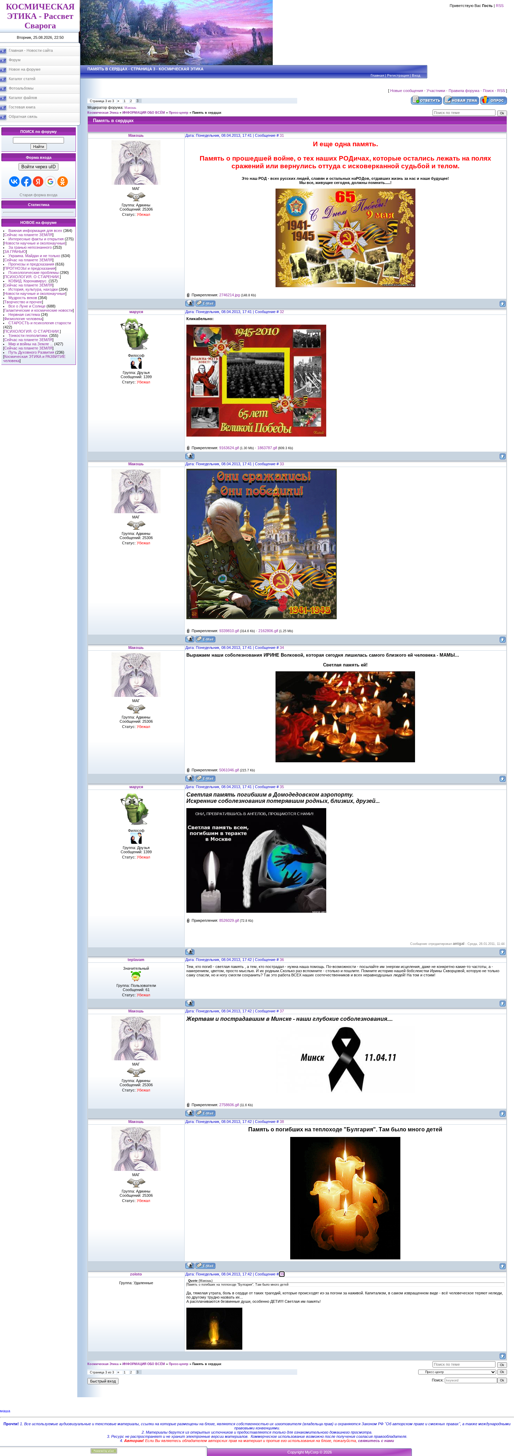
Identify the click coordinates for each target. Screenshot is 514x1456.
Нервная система (24, 314)
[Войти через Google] (50, 181)
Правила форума (464, 91)
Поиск (488, 91)
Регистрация (398, 75)
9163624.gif (229, 448)
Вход (416, 75)
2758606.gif (229, 1105)
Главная (377, 75)
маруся (136, 312)
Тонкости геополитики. (28, 335)
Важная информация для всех (35, 230)
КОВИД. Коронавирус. (28, 281)
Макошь (130, 107)
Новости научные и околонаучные (34, 243)
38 (282, 1121)
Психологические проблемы (33, 272)
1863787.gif (267, 448)
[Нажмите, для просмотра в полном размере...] (345, 286)
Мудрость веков (22, 298)
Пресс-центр (178, 112)
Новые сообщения (406, 91)
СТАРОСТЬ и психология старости (39, 323)
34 (282, 647)
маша (5, 1411)
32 (282, 312)
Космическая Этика (103, 112)
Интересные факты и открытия (36, 239)
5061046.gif (229, 770)
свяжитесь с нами (376, 1441)
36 (282, 959)
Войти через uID (38, 166)
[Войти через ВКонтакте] (14, 181)
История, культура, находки (33, 289)
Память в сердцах (206, 112)
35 (282, 787)
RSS (500, 5)
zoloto (136, 1274)
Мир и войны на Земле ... (30, 344)
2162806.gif (268, 631)
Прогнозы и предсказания (31, 264)
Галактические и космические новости (38, 310)
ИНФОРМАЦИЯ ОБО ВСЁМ (143, 112)
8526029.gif (229, 920)
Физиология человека (23, 319)
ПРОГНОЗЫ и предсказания (29, 268)
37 (282, 1011)
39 (282, 1274)
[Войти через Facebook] (26, 181)
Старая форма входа (38, 195)
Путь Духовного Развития (31, 352)
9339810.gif (229, 631)
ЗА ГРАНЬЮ (15, 251)
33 (282, 464)
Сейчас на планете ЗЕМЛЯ (28, 235)
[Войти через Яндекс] (38, 181)
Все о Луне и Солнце (26, 306)
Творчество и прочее (23, 302)
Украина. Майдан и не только (34, 256)
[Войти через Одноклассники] (62, 181)
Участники (436, 91)
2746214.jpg (229, 295)
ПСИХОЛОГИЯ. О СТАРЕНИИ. (32, 277)
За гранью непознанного (30, 247)
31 (282, 135)
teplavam (136, 959)
